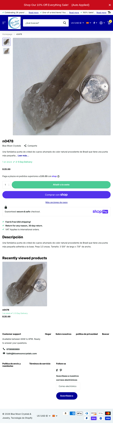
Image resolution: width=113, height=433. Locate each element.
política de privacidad (87, 334)
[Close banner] (110, 5)
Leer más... (23, 155)
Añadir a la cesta (61, 184)
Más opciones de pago (56, 202)
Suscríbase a (67, 395)
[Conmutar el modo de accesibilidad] (109, 12)
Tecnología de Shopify (21, 418)
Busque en (65, 23)
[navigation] (6, 42)
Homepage (7, 34)
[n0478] (24, 284)
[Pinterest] (61, 370)
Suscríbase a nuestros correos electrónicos (67, 378)
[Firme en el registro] (102, 23)
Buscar (105, 334)
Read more (34, 12)
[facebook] (57, 370)
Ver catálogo (4, 23)
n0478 (5, 310)
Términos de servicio (39, 363)
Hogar (48, 334)
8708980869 (13, 349)
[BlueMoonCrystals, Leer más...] (95, 23)
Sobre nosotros (63, 334)
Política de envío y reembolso (11, 364)
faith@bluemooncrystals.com (21, 353)
